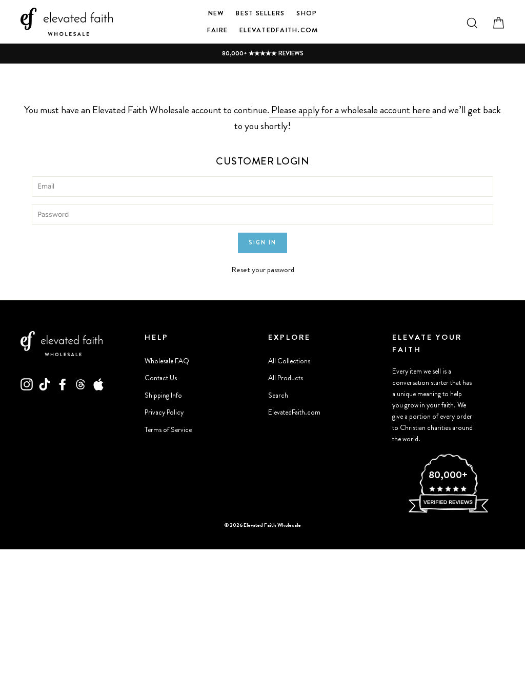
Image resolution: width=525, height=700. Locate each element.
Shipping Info (163, 395)
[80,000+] (448, 511)
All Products (285, 378)
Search (278, 395)
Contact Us (161, 378)
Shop (306, 13)
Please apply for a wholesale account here (350, 110)
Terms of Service (168, 430)
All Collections (289, 361)
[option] (262, 53)
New (216, 13)
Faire (217, 30)
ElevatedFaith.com (278, 30)
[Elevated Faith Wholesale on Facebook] (62, 383)
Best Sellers (260, 13)
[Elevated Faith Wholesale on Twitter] (80, 383)
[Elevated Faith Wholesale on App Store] (98, 383)
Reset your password (262, 269)
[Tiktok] (44, 383)
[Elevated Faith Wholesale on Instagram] (27, 383)
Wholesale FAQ (167, 361)
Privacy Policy (164, 412)
